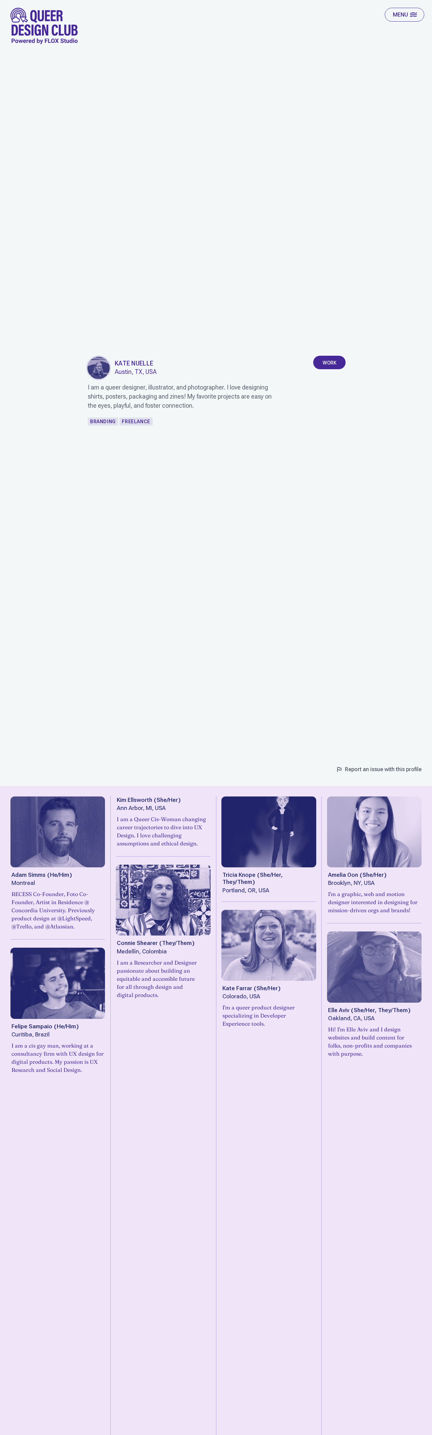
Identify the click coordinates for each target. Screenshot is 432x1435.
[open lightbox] (98, 368)
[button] (404, 15)
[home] (44, 26)
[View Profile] (57, 831)
